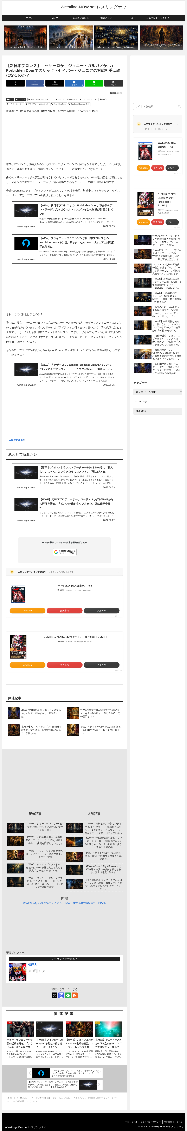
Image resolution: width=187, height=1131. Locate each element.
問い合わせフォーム (173, 1122)
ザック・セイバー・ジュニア (41, 99)
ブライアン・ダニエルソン (38, 104)
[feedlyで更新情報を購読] (39, 971)
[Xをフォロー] (30, 971)
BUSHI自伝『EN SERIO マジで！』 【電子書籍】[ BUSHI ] (75, 637)
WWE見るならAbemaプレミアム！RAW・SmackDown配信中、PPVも (64, 903)
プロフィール (131, 1122)
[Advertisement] (64, 137)
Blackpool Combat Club (80, 104)
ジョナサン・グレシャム (67, 99)
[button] (113, 83)
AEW (11, 99)
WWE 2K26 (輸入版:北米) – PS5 (75, 585)
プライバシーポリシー (151, 1122)
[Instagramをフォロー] (35, 971)
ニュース (21, 99)
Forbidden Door (59, 104)
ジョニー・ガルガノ (90, 99)
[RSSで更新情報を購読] (44, 971)
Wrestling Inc (16, 439)
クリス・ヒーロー (16, 104)
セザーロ (105, 99)
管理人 (32, 964)
